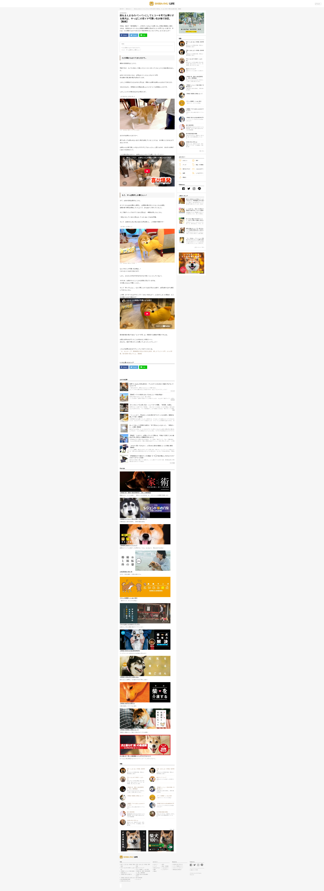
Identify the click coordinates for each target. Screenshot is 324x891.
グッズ (184, 164)
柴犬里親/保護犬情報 (125, 879)
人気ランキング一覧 (198, 247)
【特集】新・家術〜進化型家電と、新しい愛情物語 (143, 871)
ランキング (138, 879)
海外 (197, 160)
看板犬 (184, 177)
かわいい (130, 8)
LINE (144, 35)
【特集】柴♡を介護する (126, 874)
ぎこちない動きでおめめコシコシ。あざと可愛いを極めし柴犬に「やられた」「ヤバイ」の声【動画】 (195, 219)
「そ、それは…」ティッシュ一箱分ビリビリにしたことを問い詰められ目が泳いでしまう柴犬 (195, 239)
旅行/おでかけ (186, 169)
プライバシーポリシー (178, 867)
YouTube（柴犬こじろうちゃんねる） (131, 130)
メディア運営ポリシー (178, 866)
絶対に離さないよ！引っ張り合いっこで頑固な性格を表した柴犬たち (195, 229)
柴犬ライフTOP (194, 870)
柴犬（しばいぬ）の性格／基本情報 (128, 865)
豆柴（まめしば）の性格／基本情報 (143, 865)
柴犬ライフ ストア (140, 867)
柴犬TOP (122, 8)
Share (125, 35)
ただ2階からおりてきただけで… (131, 47)
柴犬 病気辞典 (139, 877)
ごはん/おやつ (199, 169)
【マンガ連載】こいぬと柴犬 (142, 869)
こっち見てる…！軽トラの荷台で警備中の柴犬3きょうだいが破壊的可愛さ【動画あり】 (195, 209)
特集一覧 (172, 829)
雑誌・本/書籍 (199, 164)
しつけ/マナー (199, 173)
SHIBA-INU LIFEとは (125, 881)
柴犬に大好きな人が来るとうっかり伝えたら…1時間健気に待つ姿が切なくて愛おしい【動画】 (195, 199)
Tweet (135, 35)
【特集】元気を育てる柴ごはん (128, 877)
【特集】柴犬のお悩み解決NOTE (142, 875)
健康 (184, 173)
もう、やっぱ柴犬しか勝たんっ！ (131, 50)
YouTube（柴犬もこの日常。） (130, 263)
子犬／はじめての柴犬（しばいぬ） (128, 868)
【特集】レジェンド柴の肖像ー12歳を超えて (128, 871)
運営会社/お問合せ (177, 869)
